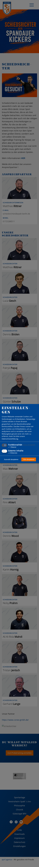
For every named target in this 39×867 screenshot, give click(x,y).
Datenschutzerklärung (10, 439)
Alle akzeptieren (28, 459)
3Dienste (12, 453)
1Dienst (12, 447)
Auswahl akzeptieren (11, 459)
